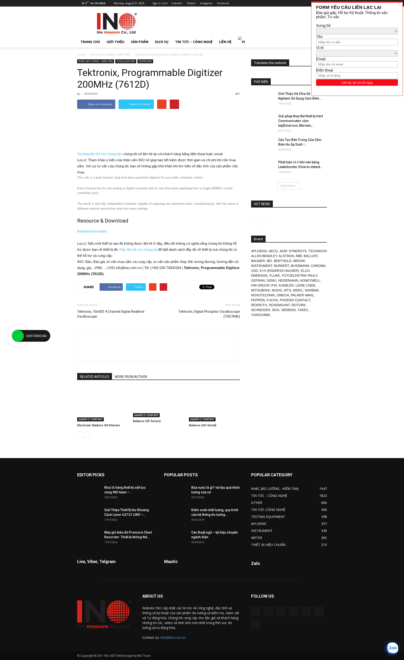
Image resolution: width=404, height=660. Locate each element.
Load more (287, 186)
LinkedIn (176, 3)
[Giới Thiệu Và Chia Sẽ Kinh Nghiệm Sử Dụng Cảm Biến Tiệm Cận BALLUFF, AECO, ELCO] (262, 99)
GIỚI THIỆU (115, 41)
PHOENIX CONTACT (295, 300)
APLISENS (259, 251)
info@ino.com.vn (173, 637)
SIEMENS (288, 310)
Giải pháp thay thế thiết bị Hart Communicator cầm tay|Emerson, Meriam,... (300, 120)
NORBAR (312, 290)
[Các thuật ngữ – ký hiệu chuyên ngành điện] (176, 538)
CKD (254, 271)
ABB (299, 256)
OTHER (256, 502)
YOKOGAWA (260, 315)
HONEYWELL (310, 280)
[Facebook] (284, 3)
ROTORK (299, 305)
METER (256, 537)
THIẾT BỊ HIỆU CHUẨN (268, 544)
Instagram (206, 3)
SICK (275, 310)
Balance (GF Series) (147, 421)
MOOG (277, 290)
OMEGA (283, 295)
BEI (269, 261)
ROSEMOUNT (279, 305)
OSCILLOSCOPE (126, 61)
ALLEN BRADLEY (264, 256)
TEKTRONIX (145, 61)
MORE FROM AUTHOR (131, 377)
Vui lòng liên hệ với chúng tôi (98, 154)
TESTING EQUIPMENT (268, 516)
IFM (274, 285)
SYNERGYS (298, 251)
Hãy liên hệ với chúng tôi (138, 249)
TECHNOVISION (320, 251)
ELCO (305, 271)
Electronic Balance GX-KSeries (98, 425)
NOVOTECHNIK (263, 295)
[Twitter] (319, 611)
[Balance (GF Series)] (158, 401)
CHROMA (318, 266)
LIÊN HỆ (225, 41)
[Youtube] (255, 624)
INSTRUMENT (262, 530)
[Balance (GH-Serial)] (214, 403)
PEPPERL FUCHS (264, 300)
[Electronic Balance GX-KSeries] (102, 403)
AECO (273, 251)
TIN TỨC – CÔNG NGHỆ (194, 41)
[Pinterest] (300, 3)
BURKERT (281, 266)
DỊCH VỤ (162, 41)
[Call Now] (18, 336)
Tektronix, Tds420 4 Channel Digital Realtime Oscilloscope (110, 314)
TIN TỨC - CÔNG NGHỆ (269, 495)
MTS (287, 290)
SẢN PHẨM (139, 41)
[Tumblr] (307, 3)
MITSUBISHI (260, 290)
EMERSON (259, 275)
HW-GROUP (260, 285)
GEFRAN (258, 280)
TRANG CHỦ (90, 41)
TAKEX (303, 310)
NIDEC (298, 290)
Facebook (223, 3)
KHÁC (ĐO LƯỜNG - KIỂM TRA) (110, 55)
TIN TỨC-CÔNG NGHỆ (268, 509)
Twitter (191, 3)
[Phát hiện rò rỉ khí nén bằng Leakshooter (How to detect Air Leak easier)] (262, 168)
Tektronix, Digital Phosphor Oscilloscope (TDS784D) (209, 314)
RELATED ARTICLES (94, 377)
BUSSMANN (300, 266)
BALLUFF (311, 256)
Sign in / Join (160, 3)
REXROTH (259, 305)
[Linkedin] (292, 3)
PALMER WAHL (302, 295)
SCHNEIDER (260, 310)
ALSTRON (286, 256)
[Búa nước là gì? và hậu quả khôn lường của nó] (176, 493)
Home (81, 55)
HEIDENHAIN (288, 280)
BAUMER (258, 261)
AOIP (283, 251)
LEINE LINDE (305, 285)
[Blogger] (277, 3)
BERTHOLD (283, 261)
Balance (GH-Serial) (202, 425)
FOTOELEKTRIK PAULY (299, 275)
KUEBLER (286, 285)
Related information (92, 231)
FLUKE (274, 275)
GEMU (271, 280)
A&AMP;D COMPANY (90, 419)
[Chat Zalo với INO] (392, 648)
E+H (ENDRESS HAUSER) (279, 271)
